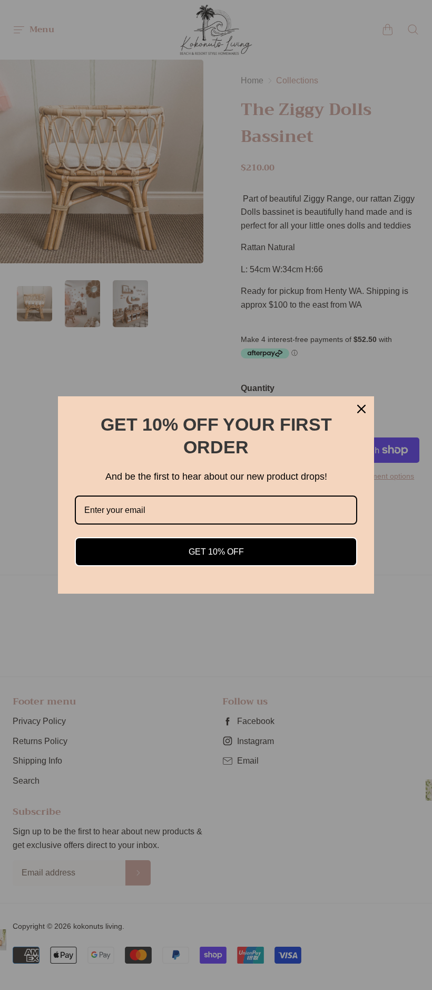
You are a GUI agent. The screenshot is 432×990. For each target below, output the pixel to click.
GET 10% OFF (216, 551)
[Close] (361, 409)
